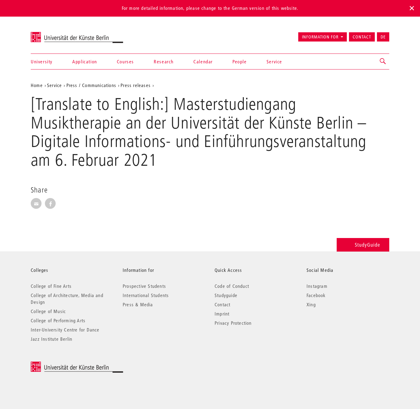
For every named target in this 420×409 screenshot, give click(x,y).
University (42, 61)
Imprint (222, 314)
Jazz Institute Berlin (51, 339)
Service (274, 61)
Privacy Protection (233, 323)
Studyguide (226, 295)
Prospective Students (144, 286)
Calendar (203, 61)
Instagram (317, 286)
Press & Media (138, 304)
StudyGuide (367, 244)
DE (383, 37)
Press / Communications (91, 85)
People (239, 61)
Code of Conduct (232, 286)
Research (164, 61)
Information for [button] (320, 37)
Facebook (316, 295)
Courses (125, 61)
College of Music (48, 311)
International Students (146, 295)
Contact (362, 37)
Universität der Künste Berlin (55, 34)
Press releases (136, 85)
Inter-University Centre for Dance (65, 330)
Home (37, 85)
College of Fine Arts (51, 286)
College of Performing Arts (58, 320)
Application (84, 61)
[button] (383, 61)
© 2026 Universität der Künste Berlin (63, 365)
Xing (311, 304)
